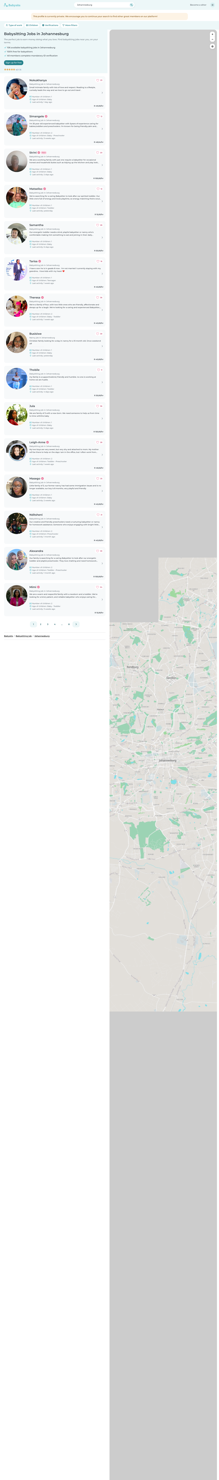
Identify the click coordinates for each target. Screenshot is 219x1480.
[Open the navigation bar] (212, 5)
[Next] (76, 624)
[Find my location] (212, 46)
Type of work (15, 25)
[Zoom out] (212, 39)
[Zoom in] (212, 34)
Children (33, 25)
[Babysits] (12, 5)
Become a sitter (198, 5)
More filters (71, 25)
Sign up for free (14, 62)
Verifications (51, 25)
